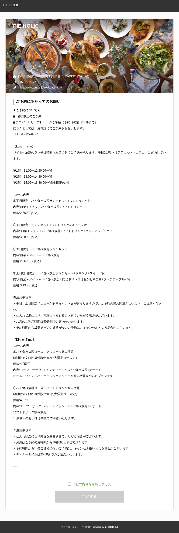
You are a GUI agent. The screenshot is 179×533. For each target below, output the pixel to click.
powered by (99, 527)
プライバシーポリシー (70, 527)
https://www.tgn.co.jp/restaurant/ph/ (40, 87)
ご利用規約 (86, 527)
